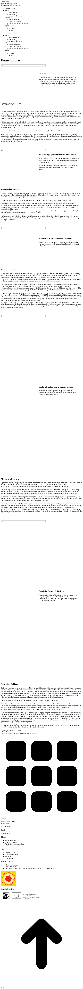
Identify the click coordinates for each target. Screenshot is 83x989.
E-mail (3, 830)
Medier (7, 846)
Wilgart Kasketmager (11, 865)
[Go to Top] (41, 983)
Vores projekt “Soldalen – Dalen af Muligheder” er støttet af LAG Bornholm (29, 868)
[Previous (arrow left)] (1, 987)
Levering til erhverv (11, 842)
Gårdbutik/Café (10, 853)
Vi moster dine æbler (11, 854)
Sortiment (8, 856)
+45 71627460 (5, 826)
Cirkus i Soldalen (10, 867)
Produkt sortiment (10, 840)
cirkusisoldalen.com (52, 394)
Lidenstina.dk (50, 600)
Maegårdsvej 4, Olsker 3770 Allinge (8, 822)
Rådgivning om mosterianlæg (14, 844)
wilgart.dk (42, 246)
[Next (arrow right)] (3, 987)
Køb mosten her (10, 858)
